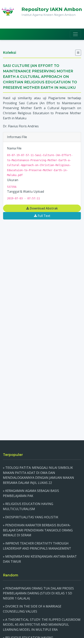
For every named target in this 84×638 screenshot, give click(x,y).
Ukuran (12, 180)
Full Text (43, 216)
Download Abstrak (43, 208)
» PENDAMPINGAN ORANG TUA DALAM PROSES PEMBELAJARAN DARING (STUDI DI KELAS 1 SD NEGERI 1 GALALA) (38, 593)
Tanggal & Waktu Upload (25, 191)
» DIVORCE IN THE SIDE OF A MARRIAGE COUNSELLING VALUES (32, 609)
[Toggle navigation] (75, 34)
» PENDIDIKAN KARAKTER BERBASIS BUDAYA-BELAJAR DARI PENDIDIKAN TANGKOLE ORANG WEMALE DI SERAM (38, 530)
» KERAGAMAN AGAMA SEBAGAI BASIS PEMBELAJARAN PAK (31, 493)
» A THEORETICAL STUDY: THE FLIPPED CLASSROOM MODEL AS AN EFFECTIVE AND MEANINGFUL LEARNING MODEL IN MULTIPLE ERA (41, 624)
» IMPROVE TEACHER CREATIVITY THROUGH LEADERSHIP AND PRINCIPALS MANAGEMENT (37, 546)
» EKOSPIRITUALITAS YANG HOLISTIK (30, 517)
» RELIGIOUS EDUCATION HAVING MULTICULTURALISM (28, 506)
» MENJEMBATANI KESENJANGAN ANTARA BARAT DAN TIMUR (40, 559)
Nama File (14, 148)
